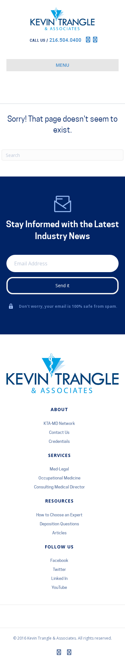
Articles (59, 532)
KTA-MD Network (59, 423)
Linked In (59, 578)
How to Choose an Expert (59, 514)
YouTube (59, 587)
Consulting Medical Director (59, 486)
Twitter (59, 569)
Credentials (59, 441)
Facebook (59, 560)
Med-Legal (59, 468)
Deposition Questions (59, 523)
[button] (62, 285)
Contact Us (59, 432)
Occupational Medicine (59, 477)
